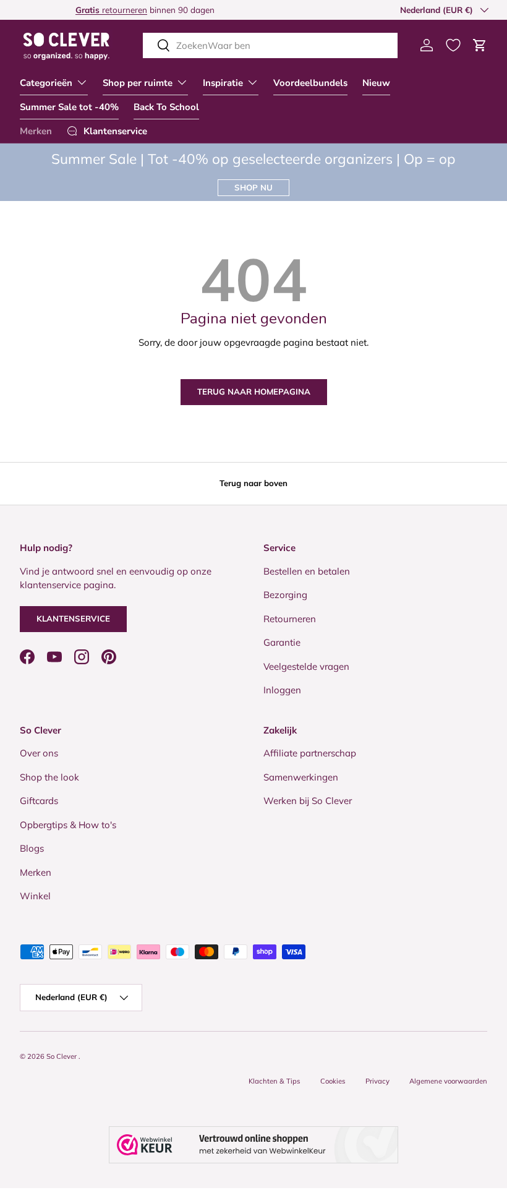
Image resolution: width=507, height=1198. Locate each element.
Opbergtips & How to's (68, 825)
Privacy (377, 1081)
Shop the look (49, 777)
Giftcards (39, 801)
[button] (479, 45)
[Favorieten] (453, 45)
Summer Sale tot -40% (69, 107)
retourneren (56, 9)
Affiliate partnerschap (309, 753)
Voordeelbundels (310, 83)
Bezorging (285, 595)
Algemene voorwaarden (448, 1081)
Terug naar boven (253, 483)
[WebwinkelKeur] (253, 1144)
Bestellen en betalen (306, 571)
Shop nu (253, 187)
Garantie (281, 642)
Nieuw (376, 83)
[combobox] (270, 45)
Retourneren (289, 619)
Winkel (35, 896)
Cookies (333, 1081)
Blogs (32, 848)
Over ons (39, 753)
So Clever (62, 1056)
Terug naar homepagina (253, 391)
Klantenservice (73, 618)
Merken (36, 131)
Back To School (166, 107)
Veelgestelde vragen (306, 666)
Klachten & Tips (274, 1081)
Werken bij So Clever (307, 801)
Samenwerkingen (300, 777)
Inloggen (282, 690)
